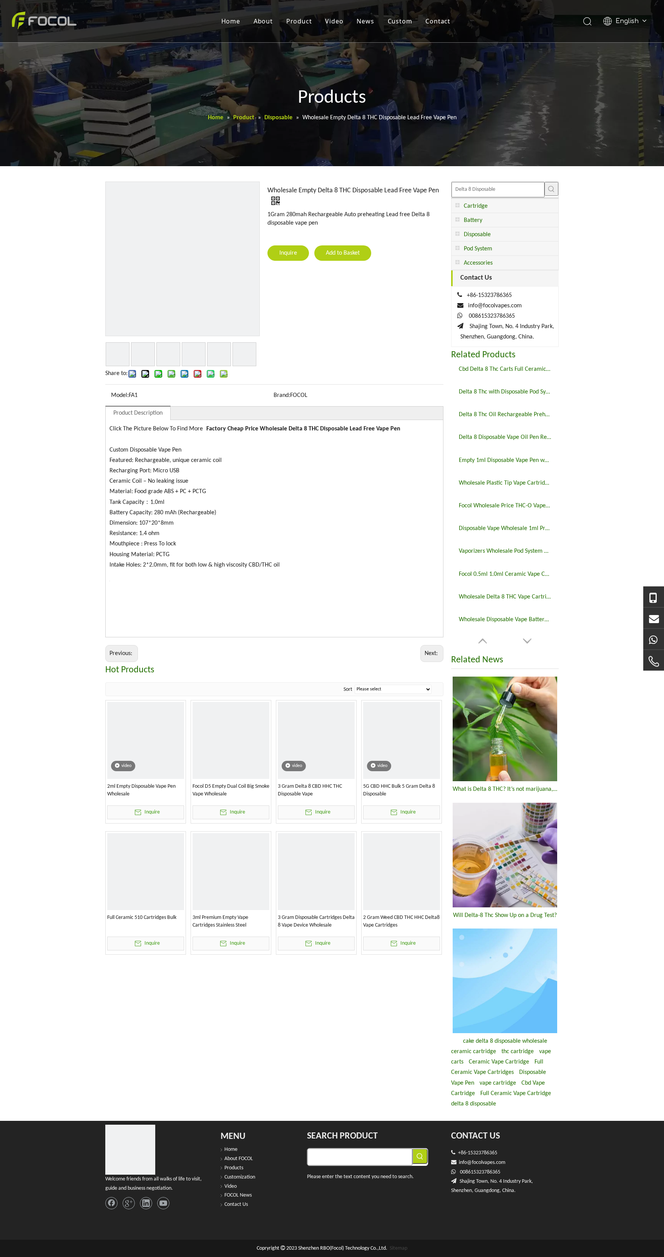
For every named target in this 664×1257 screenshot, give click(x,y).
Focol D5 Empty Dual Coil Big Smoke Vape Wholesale (231, 790)
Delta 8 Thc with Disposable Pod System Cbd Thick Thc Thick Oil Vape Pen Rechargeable (505, 392)
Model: (120, 395)
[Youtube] (163, 1203)
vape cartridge (498, 1083)
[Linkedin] (146, 1203)
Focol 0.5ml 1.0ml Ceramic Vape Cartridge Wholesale (505, 574)
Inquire (288, 253)
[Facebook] (111, 1203)
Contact (437, 21)
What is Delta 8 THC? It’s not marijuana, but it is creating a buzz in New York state (505, 789)
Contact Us (236, 1204)
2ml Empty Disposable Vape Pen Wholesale (141, 790)
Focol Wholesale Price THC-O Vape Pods (505, 506)
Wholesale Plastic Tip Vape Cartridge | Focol (505, 483)
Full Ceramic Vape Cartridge (515, 1093)
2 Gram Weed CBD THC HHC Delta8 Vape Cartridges (401, 921)
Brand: (282, 395)
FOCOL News (238, 1195)
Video (334, 21)
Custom (400, 21)
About (263, 21)
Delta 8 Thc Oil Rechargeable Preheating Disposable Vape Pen (505, 415)
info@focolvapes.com (495, 306)
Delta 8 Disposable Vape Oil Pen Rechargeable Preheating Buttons (505, 437)
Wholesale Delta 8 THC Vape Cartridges (505, 597)
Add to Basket (343, 253)
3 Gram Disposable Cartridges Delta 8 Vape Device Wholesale (316, 921)
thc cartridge (517, 1052)
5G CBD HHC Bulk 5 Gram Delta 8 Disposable (399, 790)
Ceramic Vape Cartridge (499, 1062)
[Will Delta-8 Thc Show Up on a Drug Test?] (505, 855)
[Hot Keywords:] (551, 189)
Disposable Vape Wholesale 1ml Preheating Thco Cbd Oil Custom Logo (505, 528)
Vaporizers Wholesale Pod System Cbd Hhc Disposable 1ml (505, 551)
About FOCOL (238, 1159)
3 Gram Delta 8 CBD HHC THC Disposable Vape (310, 790)
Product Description (138, 413)
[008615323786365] (653, 597)
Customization (239, 1177)
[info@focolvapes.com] (653, 618)
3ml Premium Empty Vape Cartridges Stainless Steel (220, 921)
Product (299, 21)
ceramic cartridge (473, 1052)
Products (233, 1168)
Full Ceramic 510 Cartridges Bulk (141, 917)
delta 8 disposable (473, 1104)
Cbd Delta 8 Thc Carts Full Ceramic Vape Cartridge (505, 369)
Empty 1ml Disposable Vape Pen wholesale (505, 460)
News (365, 21)
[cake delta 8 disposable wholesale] (505, 981)
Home (230, 21)
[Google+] (129, 1203)
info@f (466, 1162)
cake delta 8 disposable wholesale (505, 1041)
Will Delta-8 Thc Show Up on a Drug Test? (505, 915)
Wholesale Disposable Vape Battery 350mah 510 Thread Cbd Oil (505, 620)
